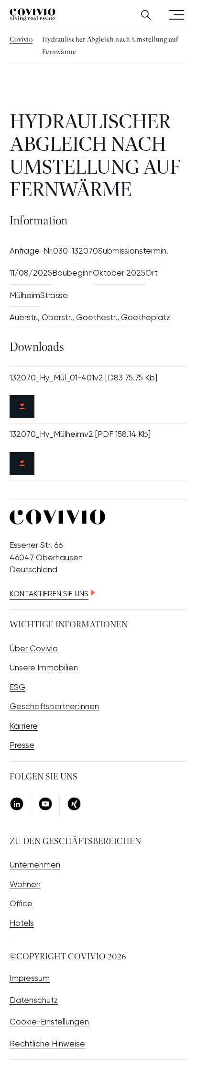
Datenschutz (34, 1000)
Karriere (24, 726)
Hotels (22, 923)
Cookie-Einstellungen (49, 1021)
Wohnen (25, 884)
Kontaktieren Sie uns (49, 593)
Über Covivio (34, 648)
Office (21, 903)
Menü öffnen (176, 14)
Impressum (30, 978)
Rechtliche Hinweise (47, 1043)
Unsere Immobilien (44, 667)
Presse (22, 745)
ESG (17, 687)
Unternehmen (35, 864)
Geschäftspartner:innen (54, 706)
